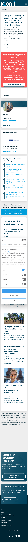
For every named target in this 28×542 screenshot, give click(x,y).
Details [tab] (10, 244)
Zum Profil (5, 125)
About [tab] (24, 244)
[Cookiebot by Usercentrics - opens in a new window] (20, 240)
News (6, 9)
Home (2, 9)
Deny (14, 300)
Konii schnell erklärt (6, 525)
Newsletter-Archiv (6, 520)
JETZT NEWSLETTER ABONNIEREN (13, 476)
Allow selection (14, 295)
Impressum (6, 95)
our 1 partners (10, 252)
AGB (2, 512)
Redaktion (4, 522)
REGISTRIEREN (9, 499)
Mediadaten (4, 517)
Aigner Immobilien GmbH (9, 120)
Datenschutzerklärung (7, 515)
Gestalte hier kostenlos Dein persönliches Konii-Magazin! (14, 212)
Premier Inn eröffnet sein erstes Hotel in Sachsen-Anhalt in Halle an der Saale (15, 187)
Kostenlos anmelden (13, 84)
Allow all (14, 290)
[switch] (24, 275)
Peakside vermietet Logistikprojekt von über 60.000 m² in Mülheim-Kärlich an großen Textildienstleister (15, 181)
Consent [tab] (4, 244)
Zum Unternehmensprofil (10, 151)
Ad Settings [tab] (17, 244)
